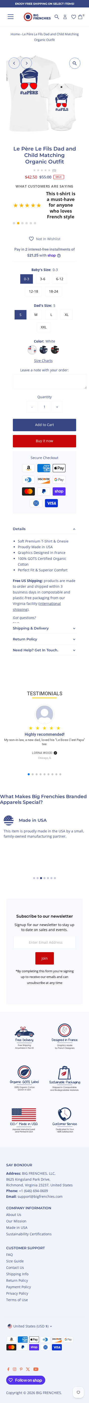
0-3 (26, 258)
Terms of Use (17, 1279)
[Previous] (14, 63)
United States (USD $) (30, 1305)
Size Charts (43, 340)
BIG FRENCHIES (48, 1372)
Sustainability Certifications (29, 1213)
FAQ (9, 1234)
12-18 (33, 271)
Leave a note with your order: (44, 350)
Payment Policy (18, 1266)
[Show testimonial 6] (35, 203)
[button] (44, 195)
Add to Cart (44, 404)
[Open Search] (57, 17)
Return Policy (17, 1260)
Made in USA (16, 1207)
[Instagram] (15, 1349)
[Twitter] (28, 1349)
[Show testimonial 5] (31, 203)
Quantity (44, 376)
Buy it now (44, 420)
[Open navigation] (10, 17)
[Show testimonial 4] (26, 203)
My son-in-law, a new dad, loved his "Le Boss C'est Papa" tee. (44, 722)
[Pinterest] (21, 1349)
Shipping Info (17, 1253)
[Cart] (80, 17)
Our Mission (16, 1200)
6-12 (59, 258)
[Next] (26, 63)
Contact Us (15, 1247)
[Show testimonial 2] (18, 203)
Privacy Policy (17, 1273)
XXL (43, 306)
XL (66, 294)
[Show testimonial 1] (14, 203)
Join (45, 937)
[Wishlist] (73, 17)
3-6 (42, 258)
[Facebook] (8, 1349)
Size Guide (15, 1240)
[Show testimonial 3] (22, 203)
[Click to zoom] (74, 63)
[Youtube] (36, 1349)
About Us (13, 1194)
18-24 (53, 271)
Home (15, 34)
